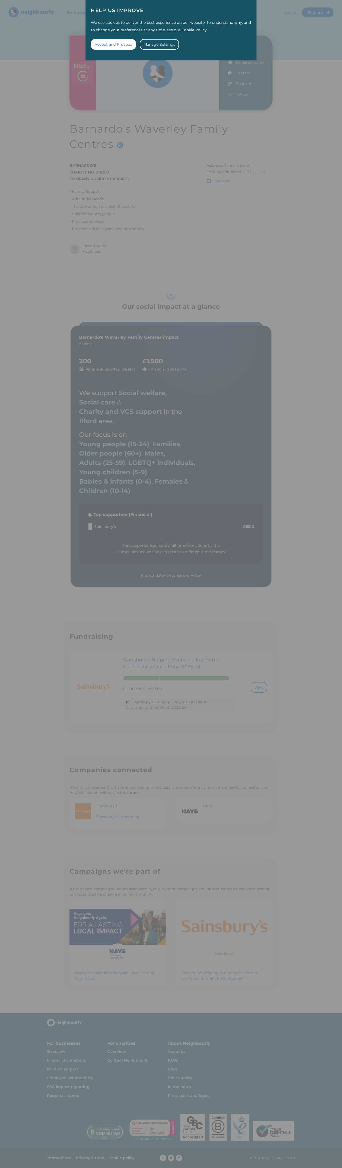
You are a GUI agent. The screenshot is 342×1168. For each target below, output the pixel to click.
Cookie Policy (194, 30)
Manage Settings (159, 44)
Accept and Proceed (113, 44)
